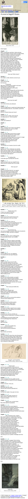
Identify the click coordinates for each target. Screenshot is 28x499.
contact (12, 495)
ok (2, 7)
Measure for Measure (6, 10)
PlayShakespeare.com (15, 496)
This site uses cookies (6, 6)
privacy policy (18, 495)
